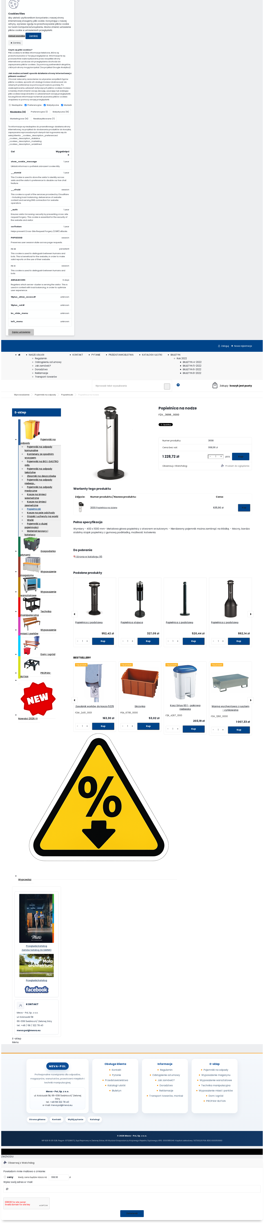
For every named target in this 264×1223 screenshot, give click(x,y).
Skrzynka (140, 706)
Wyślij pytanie (75, 1119)
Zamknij (33, 35)
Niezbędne (17, 105)
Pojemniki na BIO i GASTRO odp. (41, 463)
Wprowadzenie (21, 394)
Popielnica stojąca (132, 622)
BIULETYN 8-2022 (192, 373)
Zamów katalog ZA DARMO (36, 950)
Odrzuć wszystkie (16, 36)
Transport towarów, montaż (166, 1096)
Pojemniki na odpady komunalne (38, 448)
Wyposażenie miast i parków (38, 631)
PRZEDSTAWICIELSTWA (121, 354)
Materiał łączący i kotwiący (36, 532)
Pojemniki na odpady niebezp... (38, 481)
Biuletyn (116, 1090)
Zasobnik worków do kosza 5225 (94, 706)
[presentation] (75, 614)
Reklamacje (41, 373)
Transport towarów (46, 376)
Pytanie (116, 1075)
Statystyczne (53, 105)
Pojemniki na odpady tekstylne (38, 470)
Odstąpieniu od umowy (48, 362)
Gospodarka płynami (38, 553)
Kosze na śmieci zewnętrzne (35, 503)
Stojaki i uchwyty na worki (42, 516)
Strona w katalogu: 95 (89, 556)
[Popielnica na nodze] (111, 443)
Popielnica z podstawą (89, 622)
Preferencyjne (35, 105)
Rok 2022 (182, 358)
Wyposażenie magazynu (38, 573)
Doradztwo (41, 369)
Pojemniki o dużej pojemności (36, 525)
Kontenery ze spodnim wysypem (39, 455)
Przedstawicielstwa (116, 1080)
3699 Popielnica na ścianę (103, 507)
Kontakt (116, 1070)
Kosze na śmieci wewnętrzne (35, 496)
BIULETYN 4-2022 (192, 362)
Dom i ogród (47, 654)
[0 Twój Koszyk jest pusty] (232, 385)
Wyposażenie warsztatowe (38, 593)
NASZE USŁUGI (36, 354)
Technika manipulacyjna (35, 613)
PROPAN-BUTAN (35, 674)
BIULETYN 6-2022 (192, 369)
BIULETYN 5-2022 (192, 365)
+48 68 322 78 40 (59, 1102)
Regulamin (41, 358)
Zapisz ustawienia (21, 332)
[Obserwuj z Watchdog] (228, 466)
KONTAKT (78, 354)
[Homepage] (19, 354)
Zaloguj (225, 345)
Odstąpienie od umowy (166, 1075)
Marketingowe (71, 105)
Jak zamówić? (43, 365)
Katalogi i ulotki (116, 1085)
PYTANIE (96, 354)
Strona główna (37, 1119)
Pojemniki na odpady (45, 394)
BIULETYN (175, 354)
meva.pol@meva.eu (28, 1030)
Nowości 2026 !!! (28, 718)
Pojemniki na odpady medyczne (38, 488)
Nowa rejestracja (243, 345)
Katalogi (95, 1119)
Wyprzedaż (24, 879)
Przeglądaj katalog (36, 946)
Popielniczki (67, 394)
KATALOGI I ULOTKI (152, 354)
